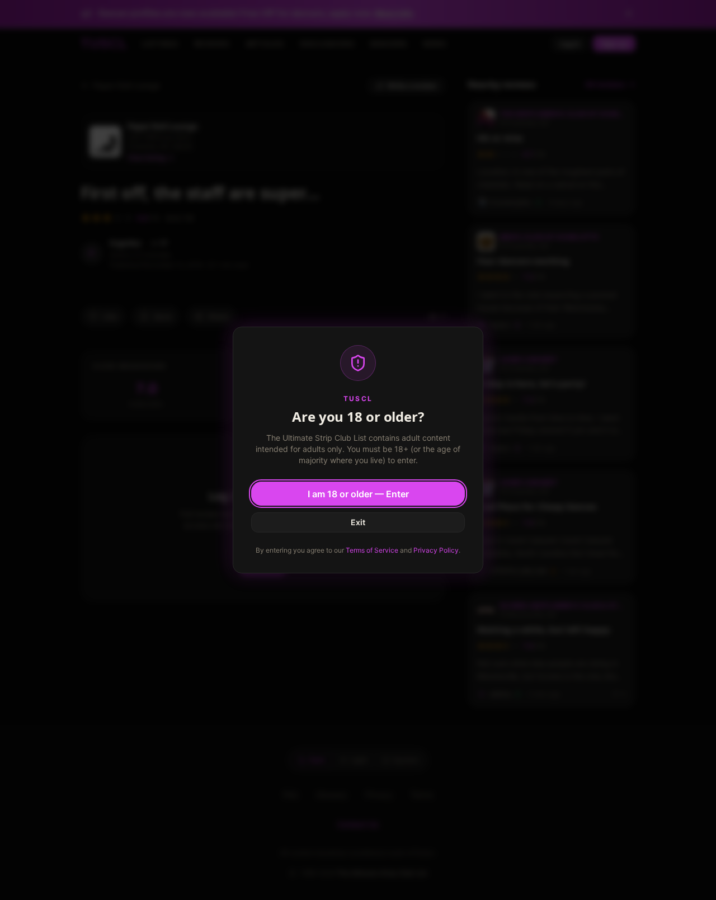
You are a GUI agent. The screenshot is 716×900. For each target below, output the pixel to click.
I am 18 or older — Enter (358, 494)
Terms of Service (372, 550)
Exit (358, 522)
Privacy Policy (436, 550)
